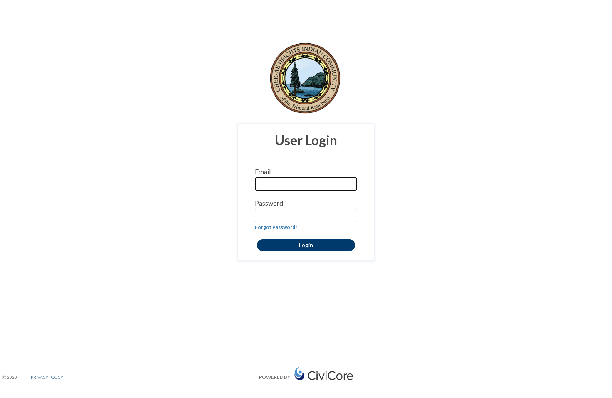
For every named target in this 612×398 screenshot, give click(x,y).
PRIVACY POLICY (47, 377)
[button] (306, 245)
